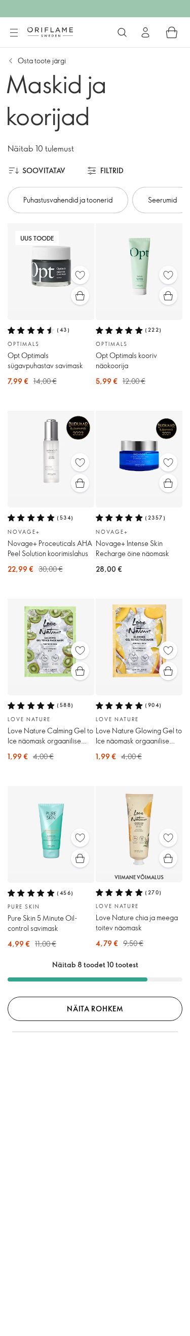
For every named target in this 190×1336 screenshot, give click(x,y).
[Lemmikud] (80, 275)
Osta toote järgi (42, 60)
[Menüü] (14, 33)
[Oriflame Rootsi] (50, 32)
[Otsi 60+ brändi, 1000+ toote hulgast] (122, 32)
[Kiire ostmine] (80, 296)
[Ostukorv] (171, 32)
